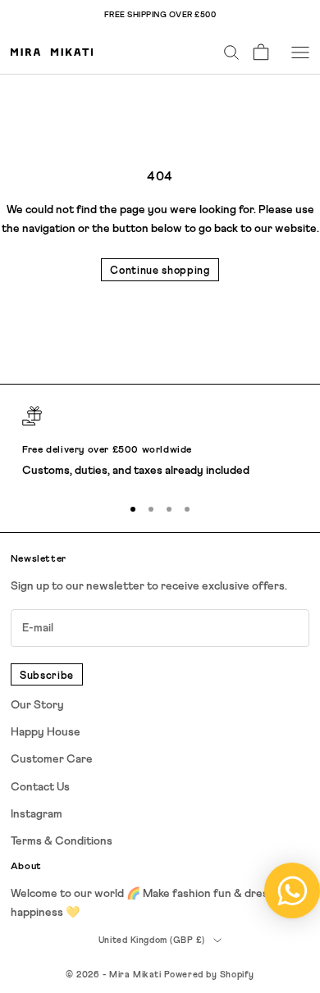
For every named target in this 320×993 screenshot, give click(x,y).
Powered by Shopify (209, 974)
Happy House (45, 732)
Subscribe (47, 676)
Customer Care (52, 759)
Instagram (36, 814)
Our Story (37, 705)
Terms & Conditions (61, 841)
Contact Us (40, 787)
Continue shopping (159, 271)
